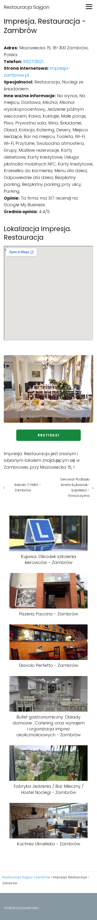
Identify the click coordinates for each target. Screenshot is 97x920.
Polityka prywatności (22, 908)
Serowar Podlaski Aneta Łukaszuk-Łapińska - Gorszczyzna (74, 487)
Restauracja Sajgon (26, 7)
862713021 (33, 61)
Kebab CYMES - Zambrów (28, 487)
